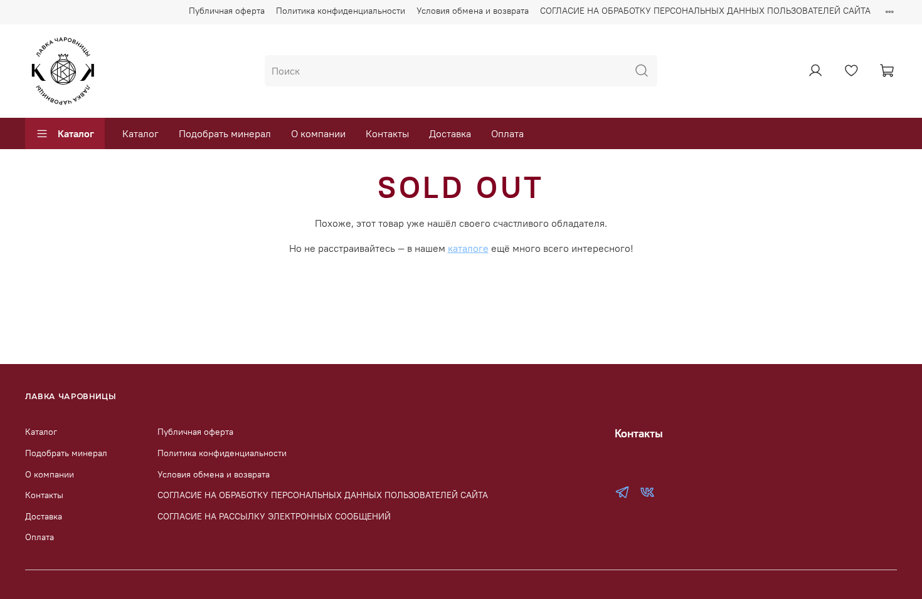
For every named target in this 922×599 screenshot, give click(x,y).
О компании (318, 133)
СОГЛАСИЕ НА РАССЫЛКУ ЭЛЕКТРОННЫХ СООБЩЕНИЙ (274, 516)
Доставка (450, 133)
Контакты (387, 133)
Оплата (507, 133)
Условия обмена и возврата (472, 10)
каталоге (468, 248)
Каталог (76, 133)
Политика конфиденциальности (340, 10)
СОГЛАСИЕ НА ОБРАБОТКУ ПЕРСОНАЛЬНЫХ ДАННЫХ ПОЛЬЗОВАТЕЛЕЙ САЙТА (705, 10)
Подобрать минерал (225, 133)
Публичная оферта (227, 10)
